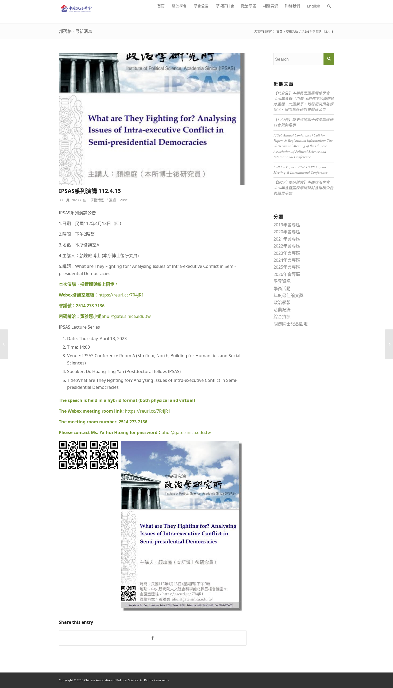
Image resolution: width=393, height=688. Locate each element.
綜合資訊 (282, 317)
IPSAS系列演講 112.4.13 (90, 191)
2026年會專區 (286, 274)
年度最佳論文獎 (288, 295)
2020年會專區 (286, 232)
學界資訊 (282, 281)
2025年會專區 (286, 267)
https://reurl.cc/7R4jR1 (121, 295)
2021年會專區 (286, 239)
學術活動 (292, 31)
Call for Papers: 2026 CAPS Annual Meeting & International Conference (300, 169)
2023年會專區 (286, 253)
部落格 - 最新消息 (75, 31)
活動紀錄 (282, 310)
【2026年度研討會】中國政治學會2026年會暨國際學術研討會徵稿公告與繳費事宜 (303, 188)
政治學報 (282, 302)
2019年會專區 (286, 225)
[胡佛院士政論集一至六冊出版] (4, 344)
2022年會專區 (286, 246)
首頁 (279, 31)
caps (124, 199)
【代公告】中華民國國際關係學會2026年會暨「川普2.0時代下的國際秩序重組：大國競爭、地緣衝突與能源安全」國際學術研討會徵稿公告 (303, 101)
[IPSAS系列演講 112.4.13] (152, 119)
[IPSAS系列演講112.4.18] (389, 344)
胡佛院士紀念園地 (290, 324)
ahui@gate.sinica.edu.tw (126, 316)
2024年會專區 (286, 260)
